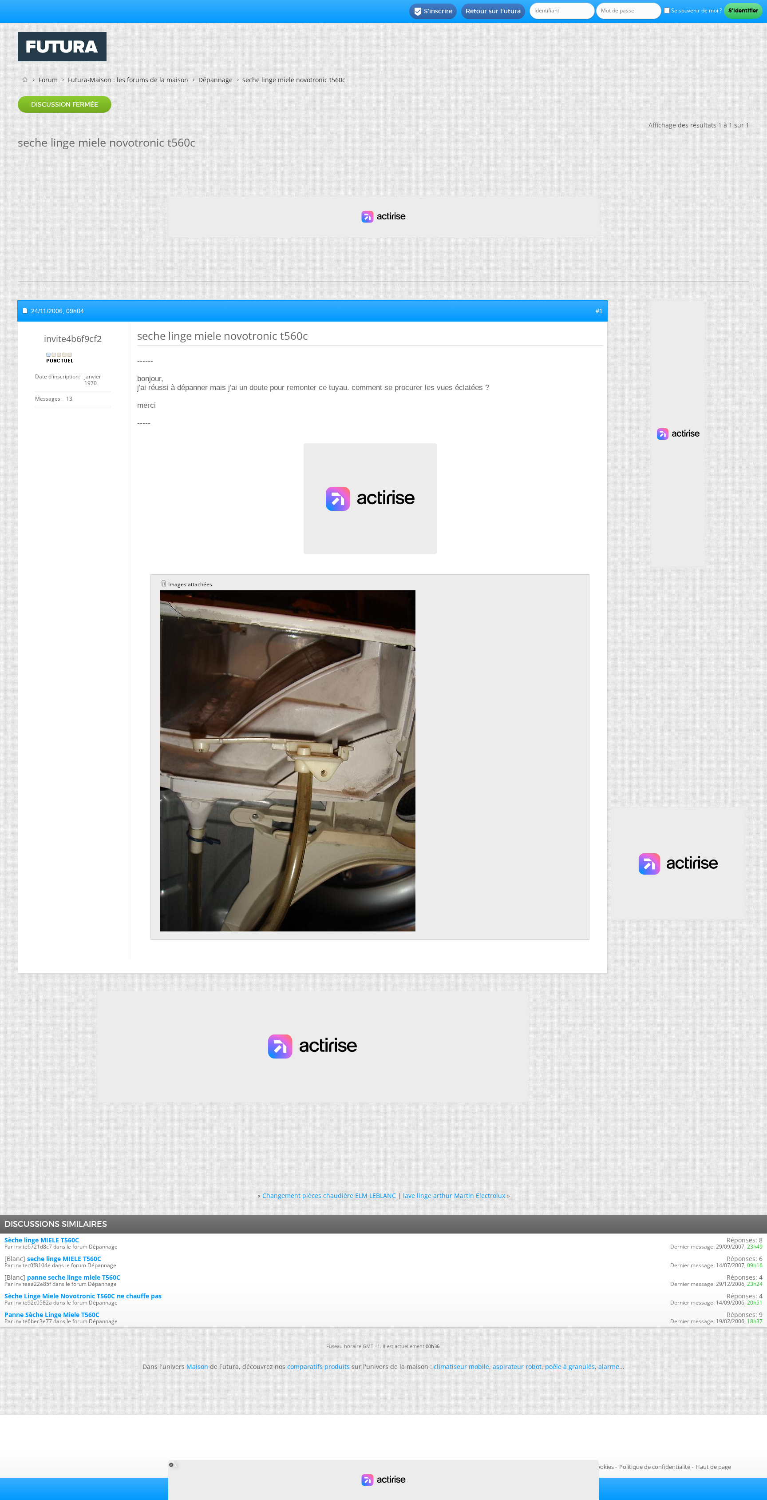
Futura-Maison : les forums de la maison (128, 80)
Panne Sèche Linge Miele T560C (51, 1314)
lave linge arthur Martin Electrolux (454, 1195)
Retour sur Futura (493, 11)
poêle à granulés (570, 1366)
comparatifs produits (318, 1366)
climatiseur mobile (461, 1366)
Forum (48, 80)
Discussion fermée (64, 104)
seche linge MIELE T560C (64, 1258)
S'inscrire (433, 11)
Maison (197, 1366)
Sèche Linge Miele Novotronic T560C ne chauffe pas (83, 1296)
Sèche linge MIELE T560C (41, 1240)
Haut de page (713, 1467)
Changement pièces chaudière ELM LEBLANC (329, 1195)
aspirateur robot (517, 1366)
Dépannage (215, 80)
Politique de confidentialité (654, 1467)
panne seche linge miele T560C (73, 1277)
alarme (608, 1366)
